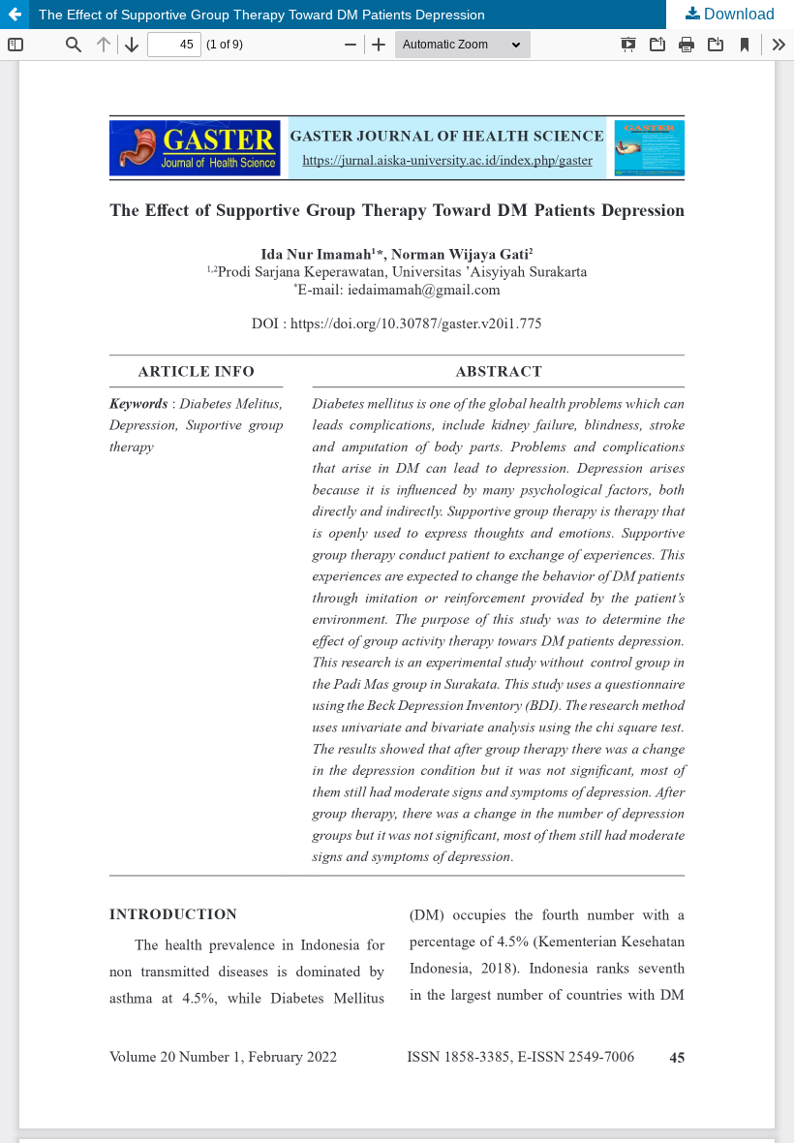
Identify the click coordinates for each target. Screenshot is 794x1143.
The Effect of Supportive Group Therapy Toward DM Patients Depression (262, 14)
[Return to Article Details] (14, 14)
